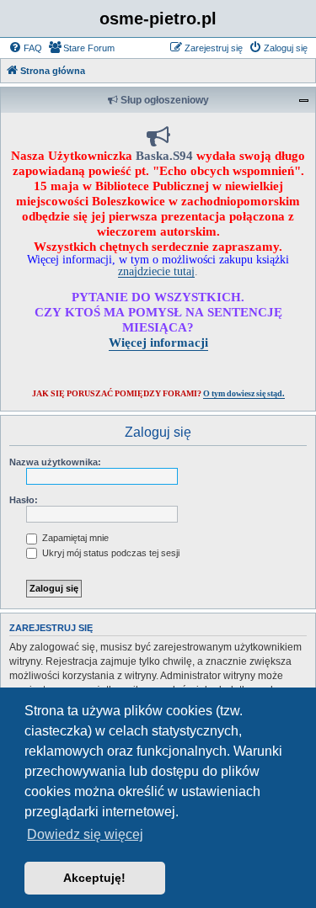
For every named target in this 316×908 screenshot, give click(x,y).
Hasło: (23, 500)
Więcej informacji (158, 342)
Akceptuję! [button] (94, 877)
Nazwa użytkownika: (55, 462)
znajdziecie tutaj (156, 271)
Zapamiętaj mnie (74, 538)
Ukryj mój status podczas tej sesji (109, 553)
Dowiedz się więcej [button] (85, 834)
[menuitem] (25, 48)
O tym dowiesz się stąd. (244, 393)
